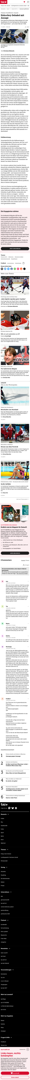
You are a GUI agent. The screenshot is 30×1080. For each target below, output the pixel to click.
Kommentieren (10, 263)
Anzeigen (3, 1031)
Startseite (3, 8)
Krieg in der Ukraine (6, 853)
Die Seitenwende (5, 878)
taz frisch (3, 956)
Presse (2, 885)
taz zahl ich (4, 903)
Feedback (3, 1041)
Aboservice (4, 1045)
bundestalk (4, 924)
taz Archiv (3, 1009)
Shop (2, 1027)
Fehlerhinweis (18, 263)
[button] (28, 2)
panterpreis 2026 (5, 913)
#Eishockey (11, 257)
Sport (8, 8)
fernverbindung (5, 928)
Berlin (2, 836)
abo (2, 896)
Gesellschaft (4, 825)
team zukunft (4, 952)
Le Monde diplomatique (7, 1006)
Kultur (2, 829)
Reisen (2, 1020)
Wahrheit (3, 843)
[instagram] (16, 808)
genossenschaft (5, 899)
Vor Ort (3, 977)
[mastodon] (9, 808)
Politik (2, 818)
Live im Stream (5, 981)
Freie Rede (3, 938)
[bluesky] (13, 808)
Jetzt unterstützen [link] (15, 248)
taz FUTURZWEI (5, 1002)
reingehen (3, 942)
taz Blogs (3, 999)
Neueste (23, 560)
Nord (2, 839)
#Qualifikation (14, 259)
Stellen (2, 882)
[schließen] (27, 1049)
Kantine (3, 1024)
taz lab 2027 (4, 988)
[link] (6, 6)
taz (4, 804)
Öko (2, 822)
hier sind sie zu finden (22, 573)
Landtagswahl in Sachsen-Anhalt (9, 857)
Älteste (27, 560)
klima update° (4, 931)
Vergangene (4, 984)
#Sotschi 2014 (4, 257)
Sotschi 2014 (14, 8)
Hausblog (3, 875)
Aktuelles (3, 871)
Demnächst (4, 974)
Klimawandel (4, 861)
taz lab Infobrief (5, 963)
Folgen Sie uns (4, 808)
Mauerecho (4, 935)
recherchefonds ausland (7, 906)
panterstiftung (4, 910)
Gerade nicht (22, 1049)
